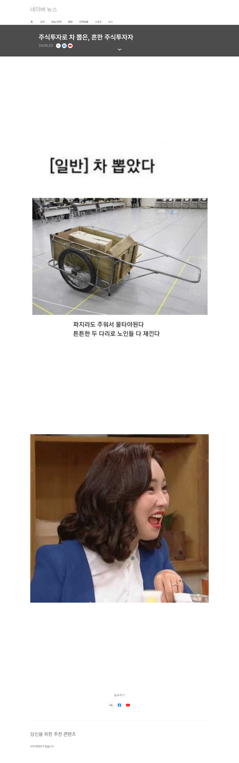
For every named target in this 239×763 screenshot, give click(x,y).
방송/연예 (56, 21)
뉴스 (110, 21)
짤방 (70, 21)
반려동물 (83, 21)
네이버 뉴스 (43, 9)
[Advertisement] (119, 83)
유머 (42, 21)
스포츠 (98, 21)
